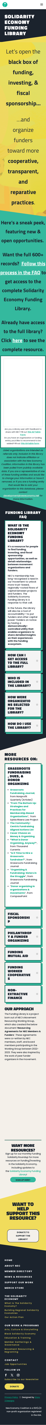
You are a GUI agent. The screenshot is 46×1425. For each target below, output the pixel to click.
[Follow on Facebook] (5, 1375)
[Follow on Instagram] (18, 1375)
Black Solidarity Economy (20, 1333)
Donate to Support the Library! (23, 1236)
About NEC (12, 1265)
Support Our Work (19, 1282)
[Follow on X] (12, 1375)
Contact (11, 1360)
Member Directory (18, 1271)
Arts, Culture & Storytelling (21, 1329)
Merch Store (14, 1287)
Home (9, 1260)
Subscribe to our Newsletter (22, 1379)
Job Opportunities (16, 1364)
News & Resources (18, 1276)
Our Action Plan (14, 1317)
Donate (14, 1386)
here (17, 340)
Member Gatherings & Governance (18, 1343)
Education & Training (18, 1337)
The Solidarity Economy (16, 1297)
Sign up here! (23, 1180)
